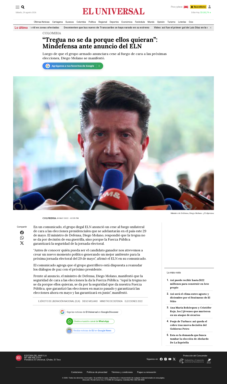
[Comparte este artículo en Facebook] (22, 232)
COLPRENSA (49, 218)
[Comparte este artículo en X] (22, 243)
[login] (209, 6)
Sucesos (69, 22)
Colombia (81, 22)
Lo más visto (174, 272)
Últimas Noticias (42, 22)
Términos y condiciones (122, 372)
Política (92, 22)
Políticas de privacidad (97, 372)
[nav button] (17, 7)
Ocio (191, 22)
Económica (127, 22)
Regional (103, 22)
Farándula (140, 22)
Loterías (182, 22)
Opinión (161, 22)
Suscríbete (200, 6)
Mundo (151, 22)
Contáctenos (76, 372)
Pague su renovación (146, 372)
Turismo (171, 22)
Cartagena (57, 22)
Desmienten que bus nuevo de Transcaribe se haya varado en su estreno (96, 27)
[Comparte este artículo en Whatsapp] (22, 237)
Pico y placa (176, 7)
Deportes (114, 22)
